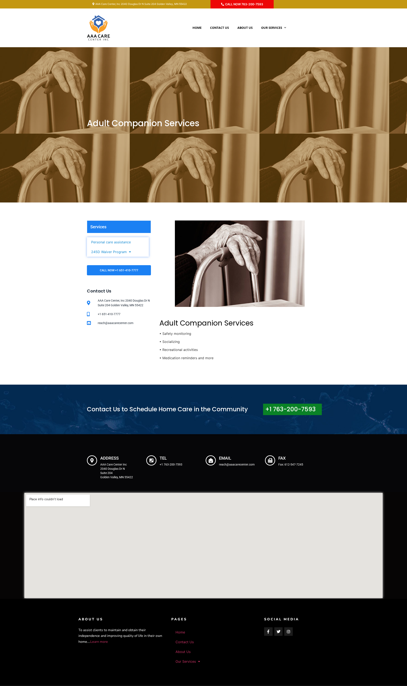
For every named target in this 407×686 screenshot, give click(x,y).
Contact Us (219, 28)
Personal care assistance (111, 242)
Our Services (271, 28)
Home (197, 28)
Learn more (99, 641)
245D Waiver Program (109, 252)
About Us (245, 28)
